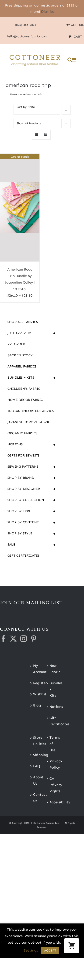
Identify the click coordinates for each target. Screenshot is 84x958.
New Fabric (50, 669)
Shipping (34, 755)
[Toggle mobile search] (69, 59)
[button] (71, 945)
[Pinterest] (33, 638)
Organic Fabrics (22, 433)
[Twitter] (13, 638)
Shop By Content (31, 522)
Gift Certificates (23, 556)
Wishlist (34, 694)
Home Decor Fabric (25, 400)
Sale (31, 544)
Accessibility (50, 802)
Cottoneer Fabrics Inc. (46, 823)
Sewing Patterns (31, 466)
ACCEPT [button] (50, 950)
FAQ (34, 766)
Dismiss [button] (47, 12)
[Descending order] (66, 110)
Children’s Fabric (23, 389)
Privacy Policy (50, 764)
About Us (34, 780)
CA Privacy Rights (50, 784)
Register (34, 683)
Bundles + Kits (31, 377)
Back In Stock (20, 355)
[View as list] (45, 134)
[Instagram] (23, 638)
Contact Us (34, 797)
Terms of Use (50, 743)
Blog (34, 705)
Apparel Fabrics (21, 366)
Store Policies (34, 740)
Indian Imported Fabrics (30, 411)
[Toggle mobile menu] (74, 59)
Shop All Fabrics (22, 322)
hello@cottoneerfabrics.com (27, 36)
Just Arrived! (31, 333)
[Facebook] (3, 638)
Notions (31, 444)
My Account (34, 669)
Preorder (16, 344)
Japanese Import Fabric (28, 422)
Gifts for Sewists (23, 455)
